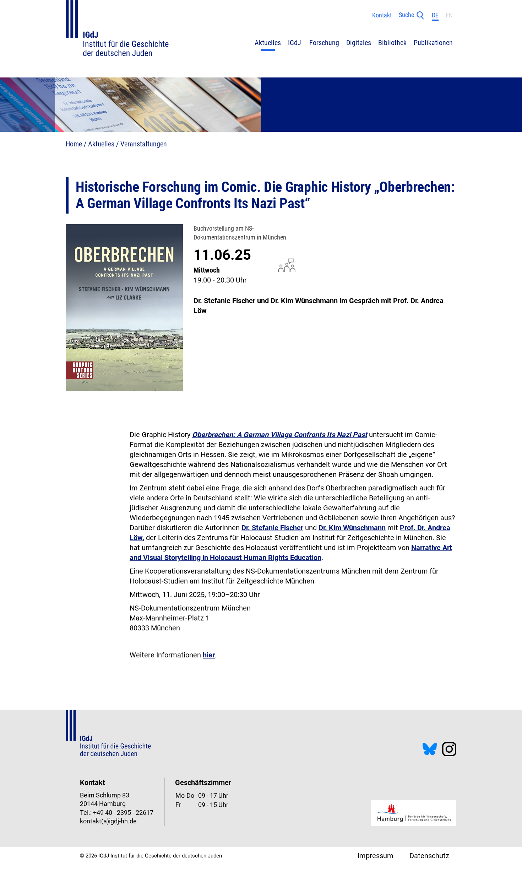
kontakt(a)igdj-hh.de (108, 821)
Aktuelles (101, 144)
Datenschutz (429, 855)
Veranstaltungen (143, 144)
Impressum (375, 855)
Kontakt (382, 15)
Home (74, 144)
